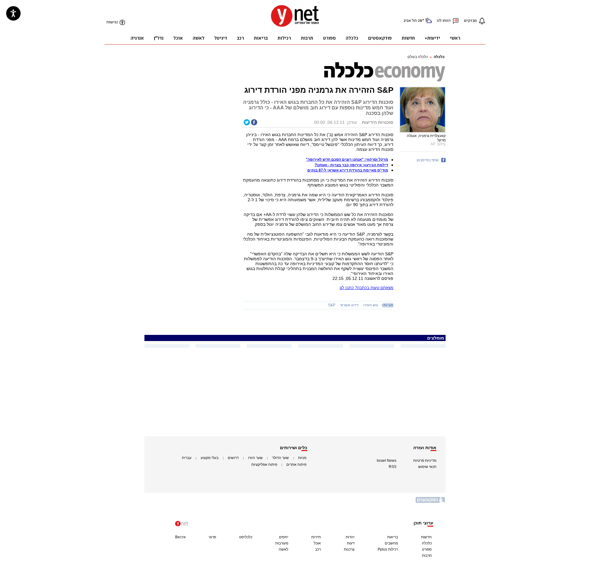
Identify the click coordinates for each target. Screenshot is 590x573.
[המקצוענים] (430, 502)
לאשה (283, 549)
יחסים (283, 537)
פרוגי (212, 537)
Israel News (386, 460)
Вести (180, 537)
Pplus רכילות (388, 549)
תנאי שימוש (427, 467)
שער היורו (255, 458)
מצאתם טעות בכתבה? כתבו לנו (366, 287)
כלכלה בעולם (417, 57)
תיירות (316, 537)
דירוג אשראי (349, 305)
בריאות (392, 537)
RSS (392, 467)
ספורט (427, 549)
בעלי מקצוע (209, 458)
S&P (331, 305)
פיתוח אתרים (296, 464)
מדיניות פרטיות (424, 460)
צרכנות (349, 549)
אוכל (317, 543)
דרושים (233, 458)
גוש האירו (370, 305)
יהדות (350, 537)
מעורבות (281, 543)
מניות (302, 458)
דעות (351, 543)
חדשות (426, 537)
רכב (318, 549)
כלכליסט (245, 537)
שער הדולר (280, 458)
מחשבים (391, 543)
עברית (186, 458)
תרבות (427, 555)
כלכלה (439, 57)
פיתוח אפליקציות (264, 464)
